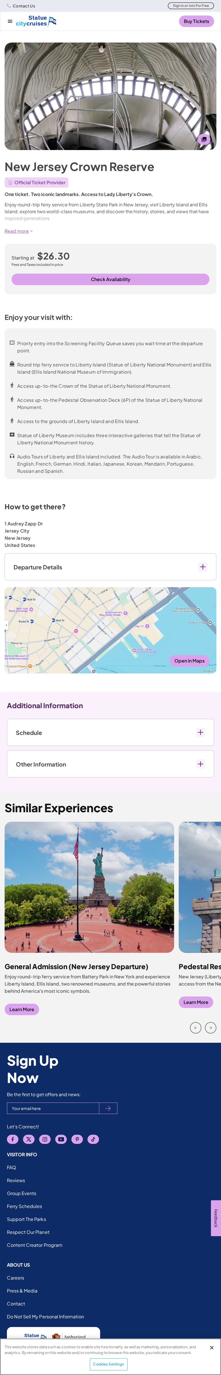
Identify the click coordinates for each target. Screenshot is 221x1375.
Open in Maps (189, 661)
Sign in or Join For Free (191, 5)
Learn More (21, 1009)
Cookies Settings (108, 1364)
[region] (110, 1356)
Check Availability (110, 279)
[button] (110, 231)
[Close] (211, 1347)
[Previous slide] (195, 1028)
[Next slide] (210, 1028)
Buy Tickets (196, 21)
